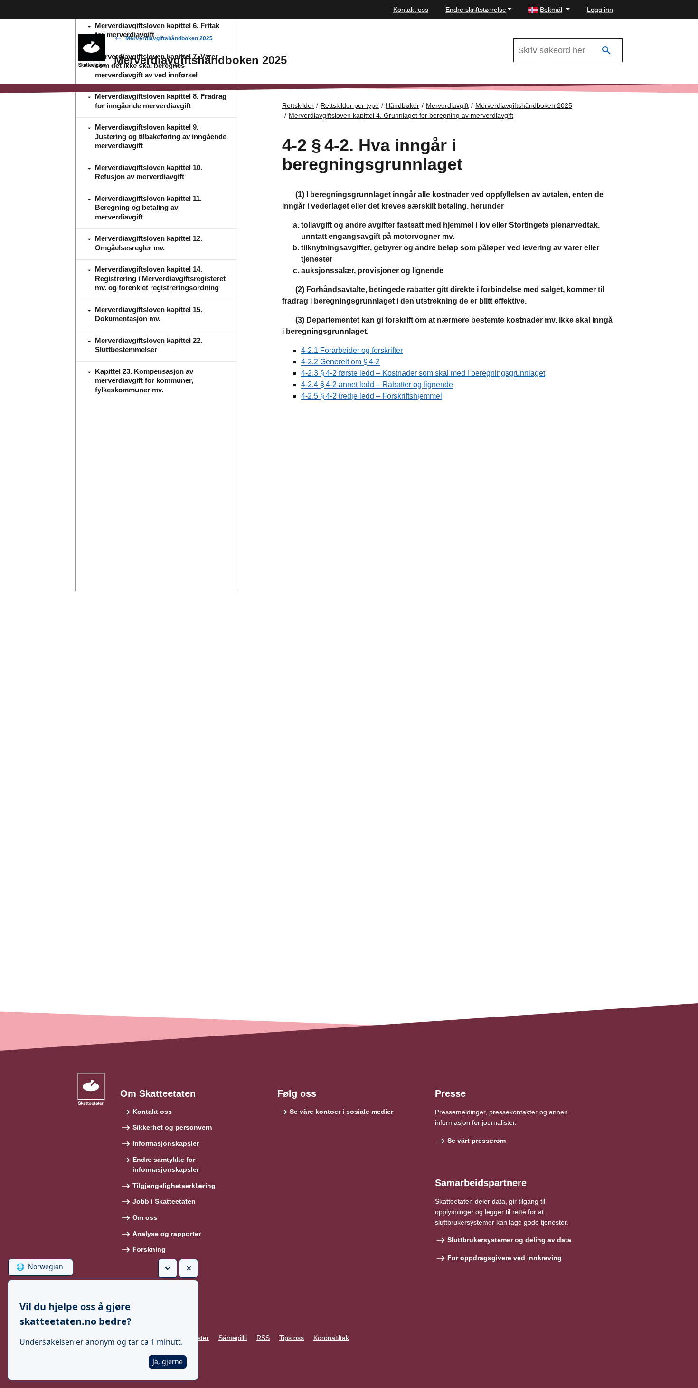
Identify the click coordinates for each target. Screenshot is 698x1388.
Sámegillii (232, 1337)
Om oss (144, 1217)
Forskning (149, 1249)
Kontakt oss (410, 9)
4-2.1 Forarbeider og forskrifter (352, 350)
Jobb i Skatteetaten (164, 1201)
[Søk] (606, 50)
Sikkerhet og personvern (172, 1127)
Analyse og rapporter (166, 1233)
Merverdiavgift (447, 105)
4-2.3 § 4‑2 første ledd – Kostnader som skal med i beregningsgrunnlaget (423, 373)
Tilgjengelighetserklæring (174, 1185)
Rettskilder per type (350, 105)
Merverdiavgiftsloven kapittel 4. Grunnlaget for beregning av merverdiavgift (401, 115)
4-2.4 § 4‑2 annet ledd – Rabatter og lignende (377, 384)
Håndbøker (402, 105)
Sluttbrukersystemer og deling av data (509, 1240)
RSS (263, 1337)
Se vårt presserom (476, 1140)
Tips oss (291, 1337)
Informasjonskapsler (165, 1143)
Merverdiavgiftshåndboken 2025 (169, 38)
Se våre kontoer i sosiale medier (341, 1111)
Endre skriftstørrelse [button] (475, 9)
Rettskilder (298, 105)
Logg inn (600, 9)
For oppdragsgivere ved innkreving (504, 1258)
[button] (549, 10)
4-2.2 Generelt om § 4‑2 (340, 362)
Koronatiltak (331, 1337)
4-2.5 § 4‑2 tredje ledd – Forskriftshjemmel (371, 396)
